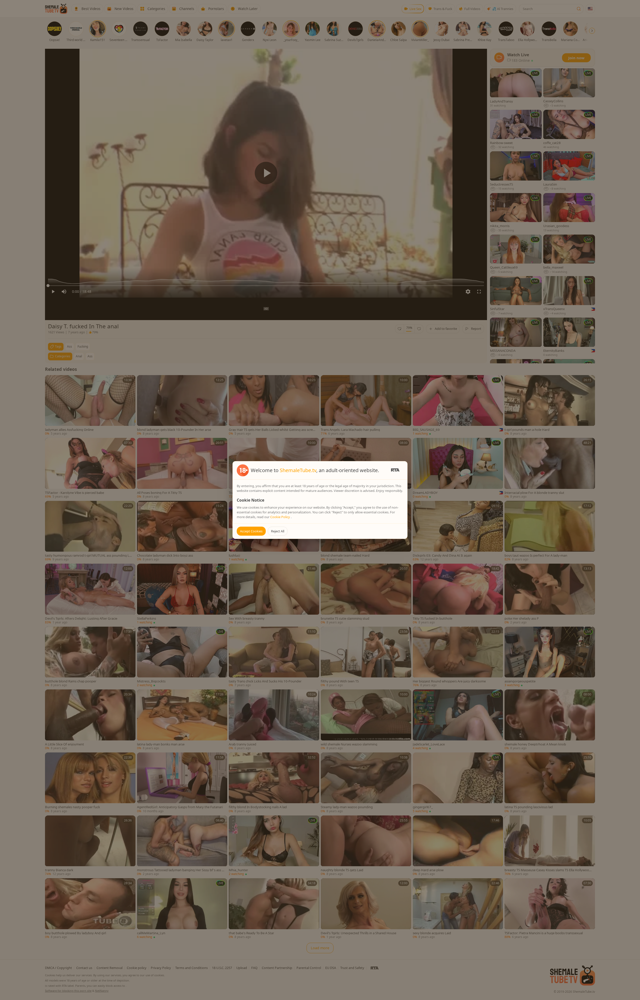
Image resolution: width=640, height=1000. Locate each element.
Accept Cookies (251, 531)
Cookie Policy (280, 517)
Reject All (277, 531)
